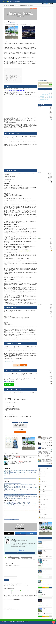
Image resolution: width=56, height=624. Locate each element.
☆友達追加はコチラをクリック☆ (9, 381)
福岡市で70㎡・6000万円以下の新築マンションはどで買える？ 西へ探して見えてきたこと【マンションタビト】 (51, 111)
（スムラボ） (28, 502)
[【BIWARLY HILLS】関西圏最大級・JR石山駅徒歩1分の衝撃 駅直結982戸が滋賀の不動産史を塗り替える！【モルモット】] (39, 461)
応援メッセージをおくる (20, 552)
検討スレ (43, 556)
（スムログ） (12, 504)
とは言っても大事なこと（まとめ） (10, 79)
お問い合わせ (14, 621)
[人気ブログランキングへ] (44, 3)
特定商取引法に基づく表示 (20, 621)
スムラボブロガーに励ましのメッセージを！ (11, 519)
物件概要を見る (20, 429)
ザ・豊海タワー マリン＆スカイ (9, 361)
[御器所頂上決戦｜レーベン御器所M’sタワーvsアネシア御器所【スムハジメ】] (44, 368)
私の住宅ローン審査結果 (8, 78)
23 (51, 97)
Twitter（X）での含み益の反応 (9, 71)
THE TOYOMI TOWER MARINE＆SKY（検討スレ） (12, 505)
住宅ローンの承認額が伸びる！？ (11, 77)
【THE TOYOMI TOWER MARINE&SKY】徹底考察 (12, 483)
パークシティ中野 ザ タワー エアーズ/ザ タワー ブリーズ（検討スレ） (15, 503)
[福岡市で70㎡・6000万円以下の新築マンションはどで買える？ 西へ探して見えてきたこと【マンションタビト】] (44, 171)
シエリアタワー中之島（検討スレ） (9, 502)
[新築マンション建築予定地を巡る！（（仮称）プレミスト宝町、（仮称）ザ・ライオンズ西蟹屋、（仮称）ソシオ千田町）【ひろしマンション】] (41, 456)
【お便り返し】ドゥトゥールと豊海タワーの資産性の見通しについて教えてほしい (17, 498)
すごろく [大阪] (12, 22)
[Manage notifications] (2, 621)
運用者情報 (10, 621)
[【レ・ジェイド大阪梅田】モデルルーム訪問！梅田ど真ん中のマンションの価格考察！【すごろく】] (39, 444)
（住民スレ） (19, 502)
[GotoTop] (53, 619)
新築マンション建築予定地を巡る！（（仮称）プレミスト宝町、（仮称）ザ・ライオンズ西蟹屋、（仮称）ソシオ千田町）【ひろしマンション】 (48, 454)
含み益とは (6, 70)
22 (49, 97)
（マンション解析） (13, 506)
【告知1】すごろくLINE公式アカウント (10, 80)
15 (49, 96)
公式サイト (40, 556)
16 (51, 96)
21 (47, 97)
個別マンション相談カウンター (9, 516)
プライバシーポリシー (27, 621)
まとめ (47, 556)
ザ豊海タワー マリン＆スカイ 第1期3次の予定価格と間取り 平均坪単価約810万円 (17, 491)
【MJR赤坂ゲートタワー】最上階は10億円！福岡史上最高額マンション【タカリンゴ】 (46, 448)
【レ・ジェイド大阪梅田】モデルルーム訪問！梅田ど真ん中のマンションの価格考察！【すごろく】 (46, 443)
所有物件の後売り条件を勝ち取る (11, 75)
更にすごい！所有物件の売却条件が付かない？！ (13, 76)
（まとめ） (23, 502)
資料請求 (24, 365)
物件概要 (17, 365)
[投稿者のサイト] (17, 550)
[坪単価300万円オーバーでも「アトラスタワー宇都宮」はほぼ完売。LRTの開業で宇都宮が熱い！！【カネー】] (44, 434)
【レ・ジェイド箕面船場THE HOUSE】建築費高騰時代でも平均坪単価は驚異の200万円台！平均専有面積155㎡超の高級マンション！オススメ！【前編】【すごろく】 (46, 438)
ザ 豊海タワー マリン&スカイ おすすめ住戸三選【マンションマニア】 (15, 486)
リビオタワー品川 (40, 558)
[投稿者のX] (21, 550)
